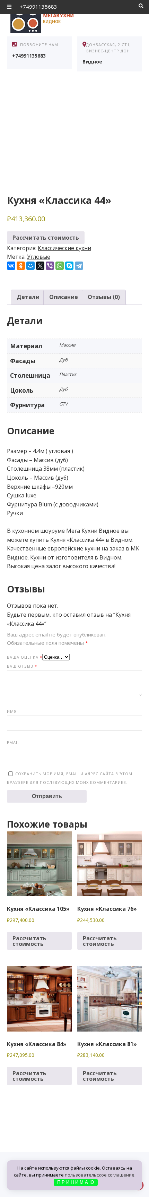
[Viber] (50, 266)
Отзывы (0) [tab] (104, 297)
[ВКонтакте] (11, 266)
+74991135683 (38, 6)
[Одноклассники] (21, 266)
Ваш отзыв (22, 666)
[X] (40, 266)
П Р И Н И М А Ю (75, 1182)
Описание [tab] (63, 297)
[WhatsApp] (59, 266)
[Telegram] (79, 266)
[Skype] (69, 266)
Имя (12, 711)
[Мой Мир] (30, 266)
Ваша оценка (24, 657)
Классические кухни (64, 248)
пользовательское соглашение (99, 1175)
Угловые (38, 256)
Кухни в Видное (59, 17)
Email (13, 742)
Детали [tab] (28, 297)
